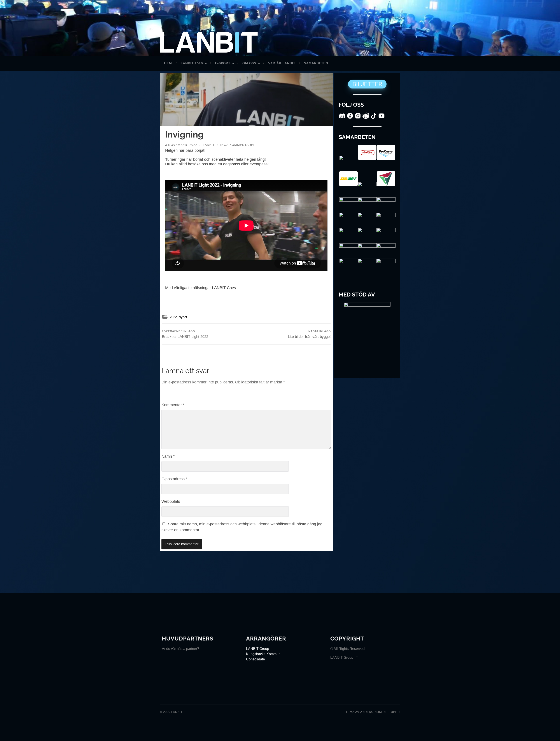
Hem (168, 63)
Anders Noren (373, 712)
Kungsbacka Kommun (263, 654)
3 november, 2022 (181, 144)
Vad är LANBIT (281, 63)
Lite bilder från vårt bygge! (309, 334)
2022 (173, 317)
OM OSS (249, 63)
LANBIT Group (257, 649)
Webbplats (170, 501)
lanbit (209, 144)
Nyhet (182, 317)
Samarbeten (316, 63)
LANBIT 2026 (192, 63)
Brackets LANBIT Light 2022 (185, 334)
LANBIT (177, 712)
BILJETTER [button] (367, 84)
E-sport (222, 63)
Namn (168, 456)
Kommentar (172, 405)
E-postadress (174, 479)
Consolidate (255, 659)
